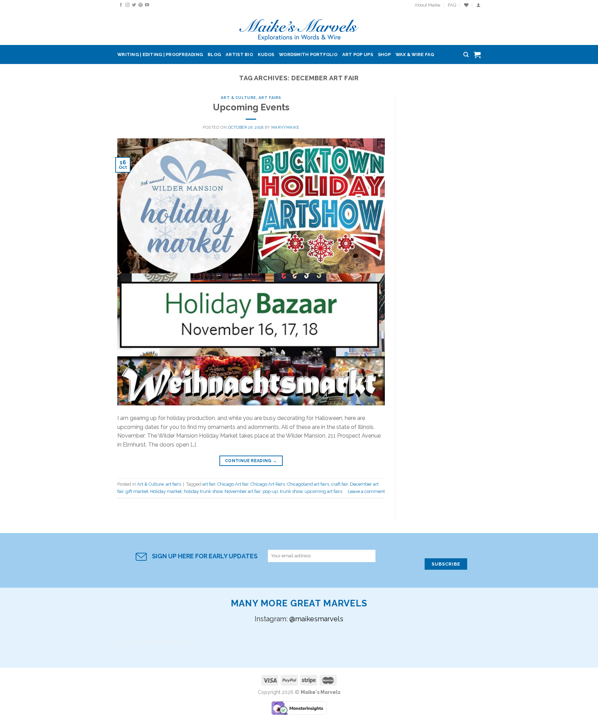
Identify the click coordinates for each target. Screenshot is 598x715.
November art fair (243, 491)
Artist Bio (239, 54)
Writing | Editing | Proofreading (160, 54)
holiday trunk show (203, 491)
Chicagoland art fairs (308, 484)
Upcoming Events (251, 107)
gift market (137, 491)
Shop (384, 54)
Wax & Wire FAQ (415, 54)
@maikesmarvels (316, 619)
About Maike (427, 5)
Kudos (266, 54)
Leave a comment (366, 491)
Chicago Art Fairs (268, 484)
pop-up (270, 491)
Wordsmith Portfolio (308, 54)
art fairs (270, 97)
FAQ (452, 5)
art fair (208, 484)
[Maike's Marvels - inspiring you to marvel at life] (299, 28)
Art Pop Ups (357, 54)
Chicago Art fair (232, 484)
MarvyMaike (285, 127)
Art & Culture (238, 97)
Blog (214, 54)
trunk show (291, 491)
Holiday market (166, 491)
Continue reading (251, 460)
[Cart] (477, 54)
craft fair (339, 484)
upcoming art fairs (323, 491)
